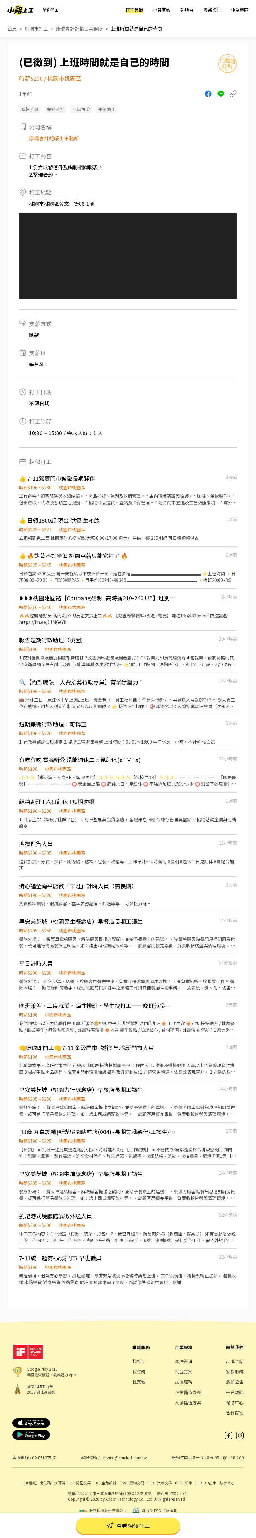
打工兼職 (134, 10)
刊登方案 (183, 1371)
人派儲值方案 (188, 1402)
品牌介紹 (235, 1361)
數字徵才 (226, 1482)
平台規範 (235, 1392)
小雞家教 (161, 10)
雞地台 (187, 10)
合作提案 (235, 1413)
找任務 (138, 1371)
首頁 (12, 28)
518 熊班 (29, 1482)
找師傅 (59, 1482)
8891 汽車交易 (159, 1482)
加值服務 (183, 1382)
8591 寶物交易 (132, 1482)
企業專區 (240, 10)
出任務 (45, 1482)
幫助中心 (235, 1402)
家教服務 (235, 1371)
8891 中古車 (205, 1482)
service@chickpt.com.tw (124, 1457)
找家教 (138, 1382)
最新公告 (212, 10)
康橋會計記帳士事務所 (79, 28)
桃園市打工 (36, 28)
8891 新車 (183, 1482)
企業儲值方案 (188, 1392)
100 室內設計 (105, 1482)
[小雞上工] (20, 10)
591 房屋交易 (79, 1482)
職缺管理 (183, 1361)
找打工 (138, 1361)
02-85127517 (44, 1457)
